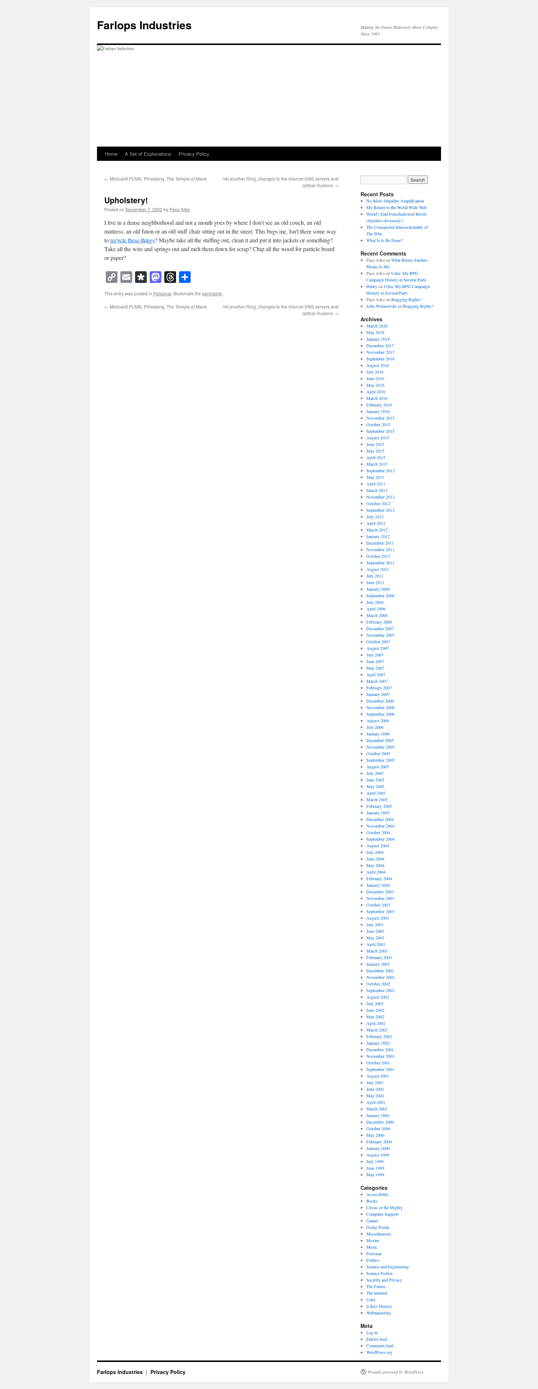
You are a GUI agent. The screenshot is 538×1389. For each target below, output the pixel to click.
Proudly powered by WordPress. (396, 1372)
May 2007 (375, 668)
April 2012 (375, 523)
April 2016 (375, 391)
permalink (212, 293)
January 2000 (378, 1148)
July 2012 (375, 516)
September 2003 (380, 911)
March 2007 (377, 681)
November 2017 (380, 352)
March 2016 (377, 398)
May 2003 (375, 937)
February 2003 (379, 957)
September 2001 (380, 1069)
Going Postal (377, 1227)
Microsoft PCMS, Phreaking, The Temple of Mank (155, 178)
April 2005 (375, 793)
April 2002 (375, 1023)
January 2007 (378, 694)
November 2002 (380, 977)
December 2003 (380, 891)
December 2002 (380, 970)
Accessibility (377, 1194)
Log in (372, 1332)
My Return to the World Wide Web (396, 207)
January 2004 (378, 885)
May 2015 (375, 451)
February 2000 (379, 1141)
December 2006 (380, 701)
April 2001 (375, 1102)
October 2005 (378, 753)
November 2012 (380, 497)
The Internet (376, 1293)
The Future (375, 1286)
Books (372, 1201)
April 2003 (375, 944)
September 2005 (380, 760)
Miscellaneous (378, 1234)
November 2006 (380, 707)
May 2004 (375, 865)
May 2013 (375, 477)
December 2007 (380, 628)
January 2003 (378, 964)
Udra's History (379, 1306)
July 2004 (375, 852)
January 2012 (378, 536)
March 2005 (377, 799)
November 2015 (380, 418)
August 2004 (377, 845)
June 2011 (375, 582)
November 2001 (380, 1056)
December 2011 (380, 543)
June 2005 (375, 780)
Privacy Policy (194, 153)
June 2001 (375, 1089)
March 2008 (377, 615)
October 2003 (378, 905)
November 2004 (380, 826)
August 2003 (377, 918)
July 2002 (375, 1003)
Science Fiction (379, 1273)
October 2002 (378, 984)
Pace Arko (179, 209)
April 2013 (375, 484)
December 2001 (380, 1049)
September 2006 (380, 714)
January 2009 (378, 589)
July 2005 (375, 773)
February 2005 (379, 806)
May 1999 (375, 1174)
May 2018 (375, 332)
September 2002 (380, 990)
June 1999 (375, 1168)
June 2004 (375, 859)
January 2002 (378, 1043)
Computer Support (382, 1214)
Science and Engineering (387, 1266)
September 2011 (380, 562)
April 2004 (375, 872)
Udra (370, 1299)
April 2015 (375, 457)
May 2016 (375, 385)
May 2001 (375, 1095)
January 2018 (378, 339)
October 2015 (378, 424)
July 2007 (375, 655)
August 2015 (377, 437)
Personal (162, 293)
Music (371, 1247)
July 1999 (375, 1161)
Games (372, 1220)
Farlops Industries (144, 25)
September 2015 (380, 431)
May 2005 (375, 786)
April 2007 (375, 674)
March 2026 (377, 326)
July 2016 (375, 372)
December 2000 (380, 1122)
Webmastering (378, 1313)
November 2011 (380, 549)
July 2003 (375, 924)
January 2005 (378, 812)
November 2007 (380, 635)
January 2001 (378, 1115)
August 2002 (377, 997)
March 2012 (377, 530)
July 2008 (375, 602)
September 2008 (380, 595)
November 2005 (380, 747)
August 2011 (377, 569)
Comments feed (379, 1345)
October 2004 (378, 832)
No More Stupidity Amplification (395, 201)
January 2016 (378, 411)
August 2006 (377, 720)
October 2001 (378, 1063)
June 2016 (375, 378)
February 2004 (379, 878)
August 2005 (377, 766)
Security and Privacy (384, 1280)
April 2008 (375, 609)
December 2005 (380, 740)
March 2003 (377, 951)
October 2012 (378, 503)
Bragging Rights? (406, 299)
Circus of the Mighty (384, 1207)
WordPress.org (379, 1352)
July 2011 (375, 576)
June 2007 (375, 661)
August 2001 (377, 1076)
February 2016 (379, 405)
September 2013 (380, 470)
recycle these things (132, 240)
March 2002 (377, 1030)
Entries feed (376, 1339)
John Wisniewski (381, 306)
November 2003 (380, 898)
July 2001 (375, 1082)
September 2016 (380, 359)
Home (111, 153)
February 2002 (379, 1036)
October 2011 (378, 556)
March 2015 (377, 464)
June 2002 (375, 1010)
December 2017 (380, 345)
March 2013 (377, 490)
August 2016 (377, 365)
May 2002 (375, 1016)
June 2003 (375, 931)
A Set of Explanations (148, 153)
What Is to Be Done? (384, 240)
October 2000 (378, 1128)
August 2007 (377, 648)
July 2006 (375, 727)
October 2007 (378, 641)
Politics (372, 1260)
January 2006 (378, 734)
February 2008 (379, 622)
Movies (373, 1240)
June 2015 (375, 444)
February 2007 (379, 687)
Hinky (371, 286)
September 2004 (380, 839)
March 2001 (377, 1109)
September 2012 (380, 510)
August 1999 (377, 1155)
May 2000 (375, 1135)
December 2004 (380, 819)
